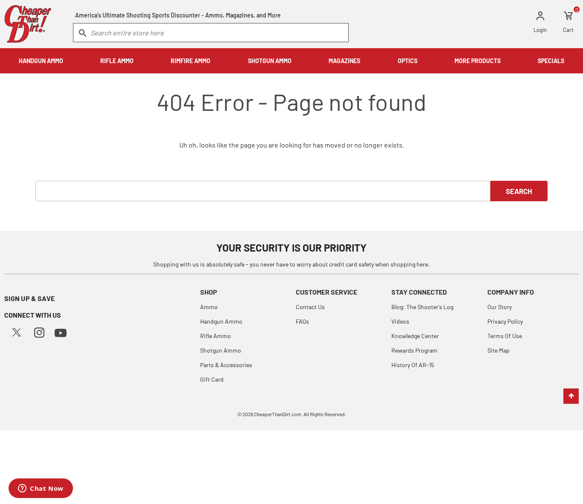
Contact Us (310, 306)
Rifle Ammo (215, 335)
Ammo (209, 306)
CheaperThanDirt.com (277, 414)
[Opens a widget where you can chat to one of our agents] (41, 489)
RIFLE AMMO (117, 60)
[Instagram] (39, 331)
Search (519, 191)
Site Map (498, 350)
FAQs (302, 321)
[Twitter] (16, 331)
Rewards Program (414, 350)
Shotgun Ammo (220, 350)
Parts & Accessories (226, 364)
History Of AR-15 (412, 364)
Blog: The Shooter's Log (422, 306)
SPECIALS (551, 60)
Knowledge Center (415, 335)
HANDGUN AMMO (41, 60)
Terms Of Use (504, 335)
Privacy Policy (505, 321)
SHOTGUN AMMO (270, 60)
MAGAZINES (344, 60)
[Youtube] (61, 332)
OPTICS (407, 60)
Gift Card (212, 379)
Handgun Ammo (221, 321)
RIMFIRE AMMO (190, 60)
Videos (400, 321)
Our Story (499, 306)
